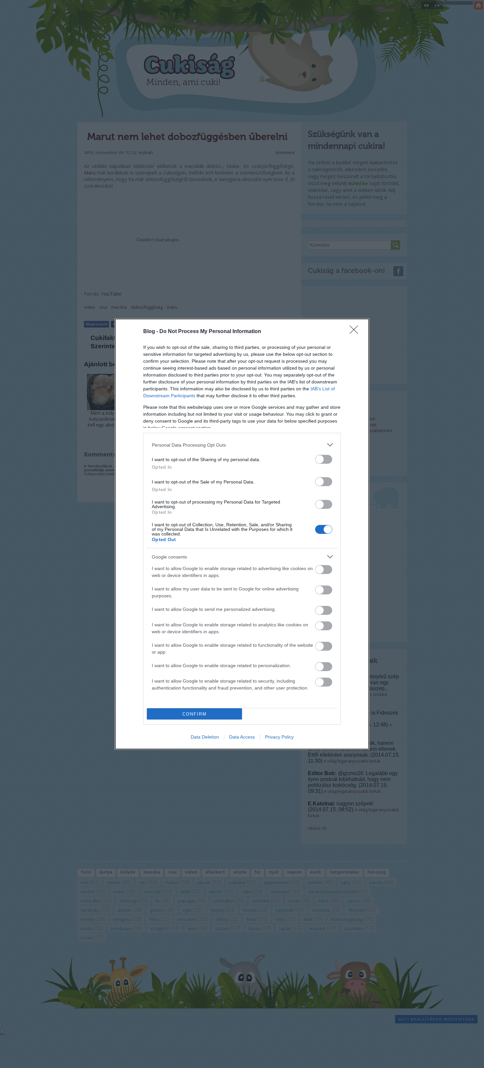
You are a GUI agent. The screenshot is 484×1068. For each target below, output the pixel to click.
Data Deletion (205, 737)
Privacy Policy (279, 737)
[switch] (323, 459)
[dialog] (242, 534)
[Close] (356, 332)
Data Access (242, 737)
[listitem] (242, 444)
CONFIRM (194, 714)
